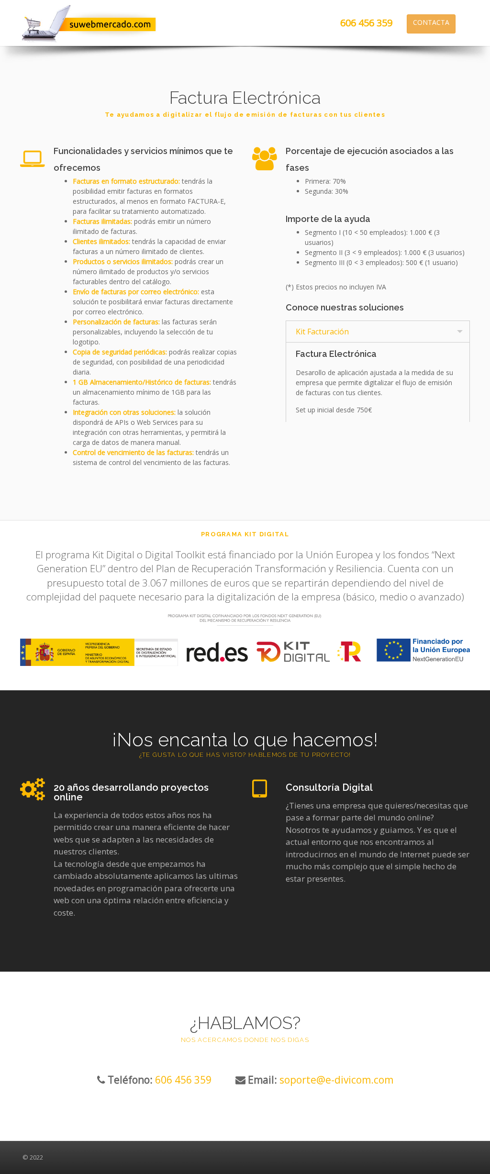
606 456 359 (366, 22)
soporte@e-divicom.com (336, 1079)
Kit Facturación (322, 331)
